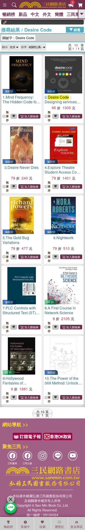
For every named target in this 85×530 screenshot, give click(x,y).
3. (21, 167)
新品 (23, 14)
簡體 (59, 14)
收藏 (42, 526)
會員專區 (76, 526)
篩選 (76, 29)
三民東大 (75, 14)
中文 (35, 14)
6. (63, 237)
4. (63, 172)
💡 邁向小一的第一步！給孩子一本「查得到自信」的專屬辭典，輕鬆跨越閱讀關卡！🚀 (2, 22)
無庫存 (7, 116)
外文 (47, 14)
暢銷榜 (8, 14)
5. (16, 240)
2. (61, 101)
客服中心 (25, 527)
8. (60, 310)
